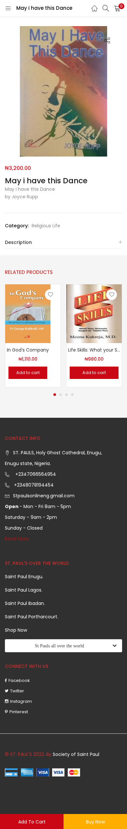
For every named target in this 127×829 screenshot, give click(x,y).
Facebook (19, 680)
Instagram (21, 701)
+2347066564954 (34, 474)
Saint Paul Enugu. (24, 576)
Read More (17, 538)
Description (18, 242)
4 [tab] (72, 394)
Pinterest (18, 712)
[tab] (63, 242)
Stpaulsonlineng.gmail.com (44, 495)
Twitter (17, 691)
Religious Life (46, 225)
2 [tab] (60, 394)
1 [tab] (54, 394)
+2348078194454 (33, 485)
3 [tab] (66, 394)
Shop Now (16, 630)
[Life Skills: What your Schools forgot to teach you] (94, 313)
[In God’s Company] (27, 313)
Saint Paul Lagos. (23, 590)
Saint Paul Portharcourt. (31, 616)
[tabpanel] (33, 335)
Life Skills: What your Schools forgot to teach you (94, 350)
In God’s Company (28, 350)
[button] (117, 8)
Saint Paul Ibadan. (25, 603)
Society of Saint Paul (76, 754)
